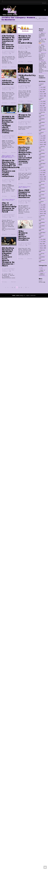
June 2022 (42, 172)
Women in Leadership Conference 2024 (42, 35)
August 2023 (41, 133)
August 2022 (41, 167)
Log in (40, 281)
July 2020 (42, 239)
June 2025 (42, 89)
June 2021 (42, 207)
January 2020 (41, 254)
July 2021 (42, 205)
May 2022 (42, 174)
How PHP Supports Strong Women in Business (24, 194)
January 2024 (41, 116)
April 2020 (43, 245)
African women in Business (8, 82)
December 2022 (42, 154)
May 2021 (42, 209)
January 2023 (41, 150)
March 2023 (43, 144)
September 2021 (42, 198)
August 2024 (41, 98)
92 (21, 287)
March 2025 (43, 96)
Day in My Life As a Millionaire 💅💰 (42, 41)
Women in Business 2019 (24, 117)
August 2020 (41, 236)
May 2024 (42, 105)
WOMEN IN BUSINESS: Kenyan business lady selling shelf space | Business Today (8, 125)
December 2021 (42, 188)
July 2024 (42, 101)
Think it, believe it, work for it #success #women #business (42, 57)
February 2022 (42, 181)
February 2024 (42, 112)
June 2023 (42, 138)
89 (14, 287)
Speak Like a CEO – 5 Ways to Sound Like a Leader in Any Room (42, 48)
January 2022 (41, 185)
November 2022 (42, 157)
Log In (44, 3)
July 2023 (42, 136)
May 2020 (42, 243)
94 (26, 287)
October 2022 (41, 160)
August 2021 (41, 202)
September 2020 (42, 233)
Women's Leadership (41, 274)
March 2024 (43, 110)
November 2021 (42, 192)
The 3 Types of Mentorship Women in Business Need (9, 207)
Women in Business (42, 270)
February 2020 (42, 250)
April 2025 (43, 93)
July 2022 (42, 170)
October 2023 (41, 126)
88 (12, 287)
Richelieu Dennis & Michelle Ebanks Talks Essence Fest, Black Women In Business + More (8, 257)
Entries (42, 282)
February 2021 (42, 216)
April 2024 (43, 108)
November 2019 (42, 261)
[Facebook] (3, 1)
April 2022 (43, 176)
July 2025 (42, 87)
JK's (41, 268)
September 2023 (42, 129)
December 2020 (42, 223)
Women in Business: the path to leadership (25, 39)
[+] (8, 29)
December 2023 (42, 119)
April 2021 (43, 211)
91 (19, 287)
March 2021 (43, 213)
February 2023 (42, 147)
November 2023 (42, 123)
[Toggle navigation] (45, 10)
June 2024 (42, 103)
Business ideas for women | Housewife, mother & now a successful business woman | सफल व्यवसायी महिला (25, 156)
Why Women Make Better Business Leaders (24, 235)
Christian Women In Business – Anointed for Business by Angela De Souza (8, 42)
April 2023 (43, 142)
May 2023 (42, 140)
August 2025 (41, 84)
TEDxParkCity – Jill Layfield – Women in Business (27, 79)
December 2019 (42, 257)
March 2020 (43, 248)
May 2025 (42, 91)
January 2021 (41, 219)
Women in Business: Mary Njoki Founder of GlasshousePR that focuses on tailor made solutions (11, 168)
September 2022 (42, 164)
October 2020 (41, 229)
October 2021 (41, 195)
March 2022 (43, 179)
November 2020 (42, 226)
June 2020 (42, 241)
